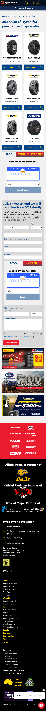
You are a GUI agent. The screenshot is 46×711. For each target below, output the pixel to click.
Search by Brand (9, 589)
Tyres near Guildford (10, 664)
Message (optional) (10, 318)
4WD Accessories (9, 610)
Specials (6, 630)
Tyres (5, 580)
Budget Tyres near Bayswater (14, 670)
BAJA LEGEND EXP (34, 98)
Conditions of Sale (29, 705)
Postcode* (7, 254)
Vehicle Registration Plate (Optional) (13, 309)
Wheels (6, 598)
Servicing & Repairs (10, 618)
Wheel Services (9, 624)
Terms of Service (23, 336)
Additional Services (10, 627)
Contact (6, 633)
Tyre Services (8, 621)
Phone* (16, 239)
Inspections (7, 615)
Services (6, 607)
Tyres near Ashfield (10, 659)
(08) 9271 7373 (14, 538)
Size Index (7, 650)
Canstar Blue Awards (11, 667)
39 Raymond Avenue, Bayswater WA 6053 (23, 532)
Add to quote (9, 67)
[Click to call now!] (26, 3)
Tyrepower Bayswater (24, 8)
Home (6, 16)
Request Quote (11, 342)
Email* (6, 247)
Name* (6, 232)
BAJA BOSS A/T (34, 58)
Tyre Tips (6, 595)
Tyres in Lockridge (9, 656)
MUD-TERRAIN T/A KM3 (12, 58)
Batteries (6, 612)
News (5, 642)
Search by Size (8, 586)
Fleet (5, 639)
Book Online (9, 636)
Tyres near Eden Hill (10, 662)
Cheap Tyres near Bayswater (13, 673)
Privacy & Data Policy (16, 705)
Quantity (34, 224)
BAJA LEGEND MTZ (12, 138)
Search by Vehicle (10, 583)
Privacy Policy (8, 336)
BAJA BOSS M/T (12, 98)
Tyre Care (6, 592)
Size (5, 224)
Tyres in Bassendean (10, 653)
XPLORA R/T (34, 138)
